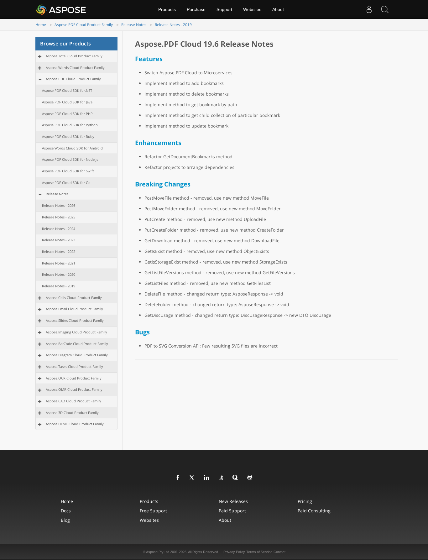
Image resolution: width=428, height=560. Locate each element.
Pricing (305, 501)
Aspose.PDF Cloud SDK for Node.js (70, 159)
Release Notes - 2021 (58, 263)
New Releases (233, 501)
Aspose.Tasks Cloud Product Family (74, 366)
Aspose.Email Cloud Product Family (74, 308)
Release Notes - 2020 (58, 274)
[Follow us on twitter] (192, 478)
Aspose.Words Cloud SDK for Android (72, 148)
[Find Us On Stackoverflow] (221, 478)
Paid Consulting (314, 511)
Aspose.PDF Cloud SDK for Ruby (68, 136)
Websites (252, 9)
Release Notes (133, 24)
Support (224, 9)
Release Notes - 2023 (58, 240)
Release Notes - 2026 (58, 205)
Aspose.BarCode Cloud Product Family (77, 343)
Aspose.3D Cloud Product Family (72, 412)
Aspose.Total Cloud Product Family (74, 56)
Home (40, 24)
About (278, 9)
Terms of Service (259, 552)
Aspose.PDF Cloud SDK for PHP (67, 113)
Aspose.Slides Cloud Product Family (75, 320)
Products (167, 9)
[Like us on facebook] (178, 478)
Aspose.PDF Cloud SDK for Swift (68, 171)
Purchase (196, 9)
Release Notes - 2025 (58, 217)
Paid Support (232, 511)
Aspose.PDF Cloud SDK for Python (70, 125)
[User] (369, 9)
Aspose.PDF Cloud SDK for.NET (67, 90)
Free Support (153, 511)
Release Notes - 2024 (58, 228)
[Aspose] (61, 9)
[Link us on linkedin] (207, 478)
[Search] (385, 9)
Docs (66, 511)
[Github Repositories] (250, 478)
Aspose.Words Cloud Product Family (75, 67)
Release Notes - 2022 (58, 251)
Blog (65, 520)
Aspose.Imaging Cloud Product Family (76, 332)
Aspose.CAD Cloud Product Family (73, 401)
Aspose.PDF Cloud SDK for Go (66, 182)
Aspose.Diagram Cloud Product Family (77, 355)
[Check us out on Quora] (236, 478)
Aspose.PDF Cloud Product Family (84, 24)
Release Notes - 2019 (173, 24)
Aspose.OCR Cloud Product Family (74, 378)
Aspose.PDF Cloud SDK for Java (67, 102)
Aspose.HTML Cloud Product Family (75, 423)
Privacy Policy (234, 552)
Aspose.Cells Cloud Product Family (74, 297)
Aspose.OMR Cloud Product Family (74, 389)
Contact (279, 552)
